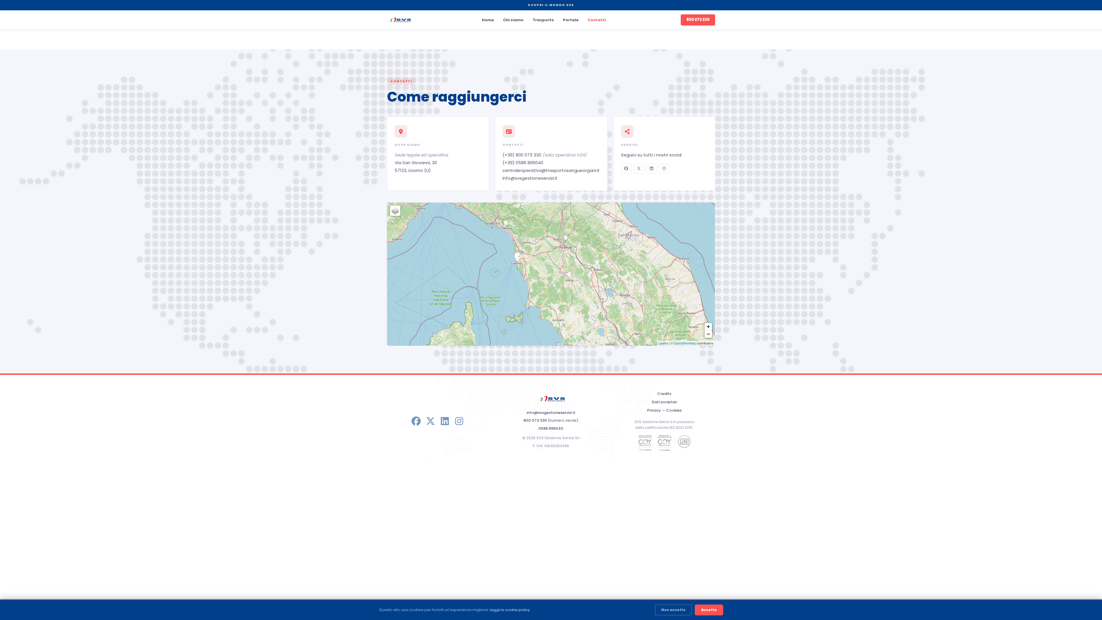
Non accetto (673, 609)
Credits (664, 393)
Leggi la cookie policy (510, 610)
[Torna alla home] (399, 20)
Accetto (709, 609)
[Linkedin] (651, 168)
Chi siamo (513, 20)
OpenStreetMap (685, 343)
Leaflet (663, 343)
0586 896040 (550, 428)
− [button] (708, 334)
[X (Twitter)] (639, 168)
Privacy (654, 410)
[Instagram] (664, 168)
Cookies (674, 410)
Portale (571, 20)
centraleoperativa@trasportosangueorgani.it (551, 170)
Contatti (597, 20)
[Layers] (395, 211)
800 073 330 (697, 19)
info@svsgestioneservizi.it (530, 178)
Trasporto (543, 20)
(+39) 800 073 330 (545, 155)
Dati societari (664, 402)
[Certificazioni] (664, 443)
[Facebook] (626, 168)
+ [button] (708, 326)
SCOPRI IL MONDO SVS (551, 5)
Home (488, 20)
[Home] (551, 399)
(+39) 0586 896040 (523, 163)
